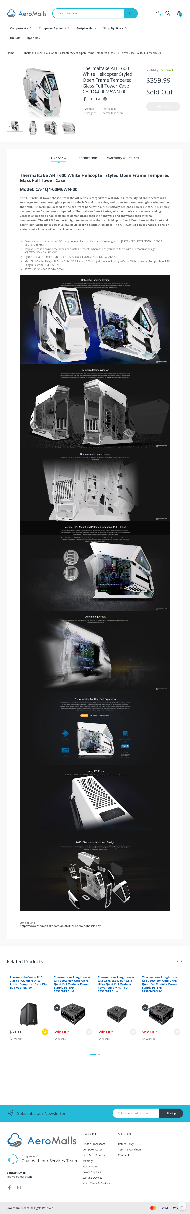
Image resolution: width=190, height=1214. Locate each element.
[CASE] (73, 1014)
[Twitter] (91, 99)
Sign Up (171, 1113)
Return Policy (126, 1144)
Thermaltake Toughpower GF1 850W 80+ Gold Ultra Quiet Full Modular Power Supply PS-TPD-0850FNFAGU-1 (72, 984)
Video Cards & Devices (96, 1183)
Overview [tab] (58, 158)
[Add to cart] (45, 1031)
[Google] (98, 99)
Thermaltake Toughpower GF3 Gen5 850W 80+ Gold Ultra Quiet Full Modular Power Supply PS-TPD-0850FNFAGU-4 (116, 984)
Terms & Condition (129, 1149)
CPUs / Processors (94, 1144)
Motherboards (91, 1166)
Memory (88, 1161)
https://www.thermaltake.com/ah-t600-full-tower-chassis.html (61, 926)
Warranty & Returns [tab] (123, 158)
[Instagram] (19, 1187)
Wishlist (18, 1038)
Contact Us (124, 1155)
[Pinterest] (105, 99)
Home (10, 53)
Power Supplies (92, 1172)
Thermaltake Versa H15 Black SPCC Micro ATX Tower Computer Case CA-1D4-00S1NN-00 (28, 982)
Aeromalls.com (19, 1208)
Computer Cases (93, 1149)
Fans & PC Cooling (94, 1155)
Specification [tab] (86, 158)
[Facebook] (85, 99)
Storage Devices (92, 1177)
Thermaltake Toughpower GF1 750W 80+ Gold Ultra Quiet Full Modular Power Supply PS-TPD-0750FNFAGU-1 (160, 984)
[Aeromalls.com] (27, 13)
